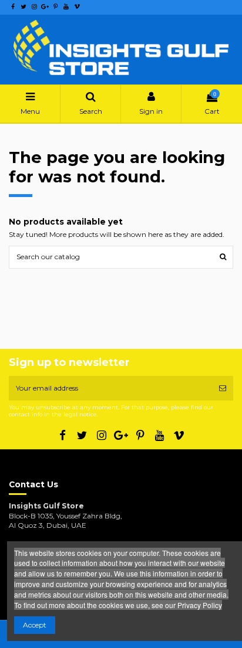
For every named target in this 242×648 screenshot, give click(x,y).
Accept (34, 624)
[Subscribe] (222, 388)
